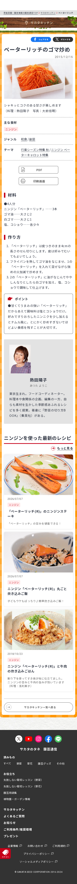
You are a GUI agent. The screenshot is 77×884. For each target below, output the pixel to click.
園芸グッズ (44, 763)
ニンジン (11, 129)
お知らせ (10, 823)
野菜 (19, 763)
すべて (7, 763)
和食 (24, 139)
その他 (61, 763)
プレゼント (11, 836)
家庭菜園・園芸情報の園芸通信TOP (21, 12)
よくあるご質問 (14, 816)
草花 (30, 763)
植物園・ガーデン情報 (17, 799)
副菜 (32, 139)
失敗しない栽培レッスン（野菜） (24, 780)
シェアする (43, 39)
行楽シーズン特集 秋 (35, 149)
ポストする (65, 39)
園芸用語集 (10, 793)
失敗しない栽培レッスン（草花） (24, 786)
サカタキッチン (48, 12)
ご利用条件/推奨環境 (18, 829)
